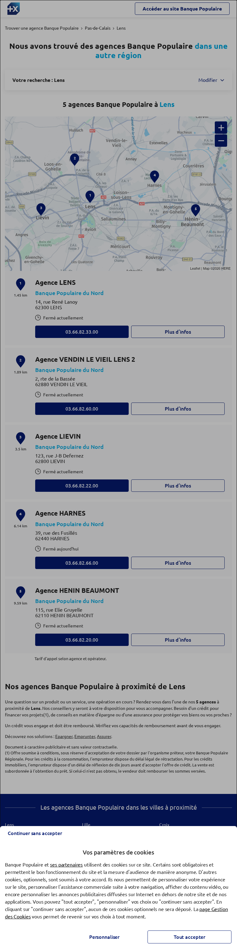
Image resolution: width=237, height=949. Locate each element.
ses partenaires (66, 864)
